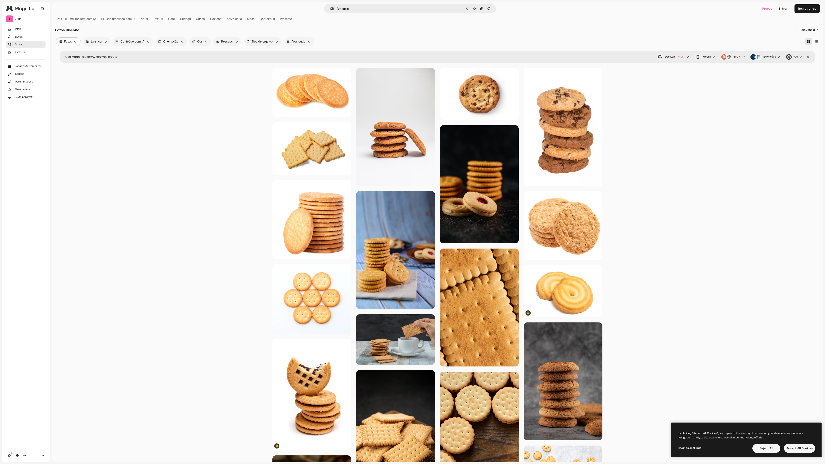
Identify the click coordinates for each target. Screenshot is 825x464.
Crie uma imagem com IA (78, 19)
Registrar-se (807, 9)
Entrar (783, 9)
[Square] (816, 41)
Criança (185, 19)
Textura (158, 19)
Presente (286, 19)
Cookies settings (689, 448)
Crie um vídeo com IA (120, 19)
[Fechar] (808, 57)
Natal (144, 19)
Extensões (769, 56)
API (796, 56)
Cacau (200, 19)
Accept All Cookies (799, 448)
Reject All (766, 448)
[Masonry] (808, 41)
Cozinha (216, 19)
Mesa (251, 19)
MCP (737, 56)
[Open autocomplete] (330, 8)
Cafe (171, 19)
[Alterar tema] (24, 455)
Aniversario (234, 19)
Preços (767, 9)
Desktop (674, 56)
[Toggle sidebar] (42, 8)
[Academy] (17, 455)
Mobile (707, 56)
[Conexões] (9, 455)
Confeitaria (267, 19)
